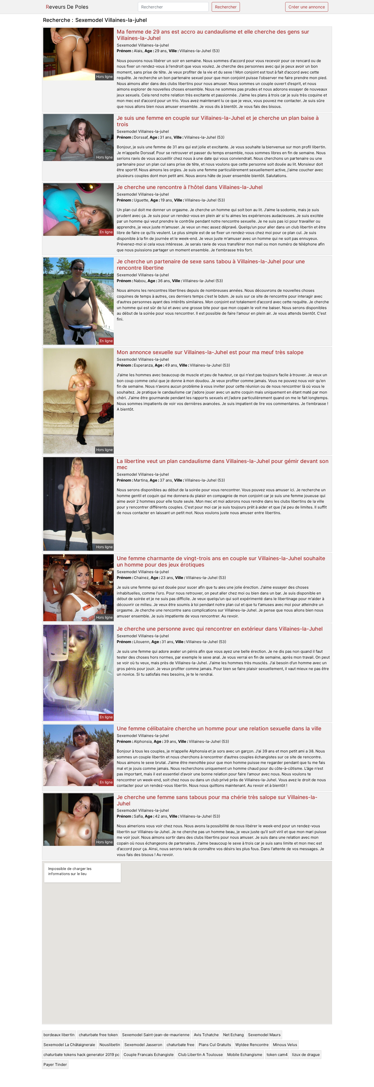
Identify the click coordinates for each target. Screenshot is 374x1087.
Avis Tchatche (206, 1034)
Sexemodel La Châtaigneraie (69, 1044)
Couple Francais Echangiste (149, 1054)
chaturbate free (180, 1044)
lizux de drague (306, 1054)
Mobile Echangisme (244, 1054)
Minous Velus (285, 1044)
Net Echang (233, 1034)
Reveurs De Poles (67, 7)
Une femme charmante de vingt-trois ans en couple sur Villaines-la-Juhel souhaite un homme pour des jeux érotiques (221, 561)
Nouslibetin (109, 1044)
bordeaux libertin (59, 1034)
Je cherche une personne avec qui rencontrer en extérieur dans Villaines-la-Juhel (220, 629)
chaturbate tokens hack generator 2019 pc (81, 1054)
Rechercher (226, 6)
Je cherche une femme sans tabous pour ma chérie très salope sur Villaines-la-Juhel (217, 800)
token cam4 (277, 1054)
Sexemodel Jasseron (143, 1044)
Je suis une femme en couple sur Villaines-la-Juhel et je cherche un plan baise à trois (218, 121)
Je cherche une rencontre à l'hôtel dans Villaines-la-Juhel (190, 187)
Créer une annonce (307, 6)
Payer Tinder (55, 1064)
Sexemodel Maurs (264, 1034)
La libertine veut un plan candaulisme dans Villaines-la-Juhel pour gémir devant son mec (222, 464)
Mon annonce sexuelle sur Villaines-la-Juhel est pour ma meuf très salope (210, 352)
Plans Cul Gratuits (215, 1044)
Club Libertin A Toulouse (200, 1054)
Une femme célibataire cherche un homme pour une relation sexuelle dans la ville (219, 728)
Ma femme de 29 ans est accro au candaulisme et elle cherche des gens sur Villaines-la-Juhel (213, 34)
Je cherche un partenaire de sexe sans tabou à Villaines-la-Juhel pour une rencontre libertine (211, 264)
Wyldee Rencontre (252, 1044)
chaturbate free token (98, 1034)
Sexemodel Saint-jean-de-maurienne (156, 1034)
